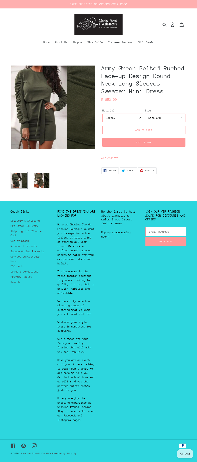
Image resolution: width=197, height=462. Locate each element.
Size (148, 110)
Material (108, 110)
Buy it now (144, 142)
